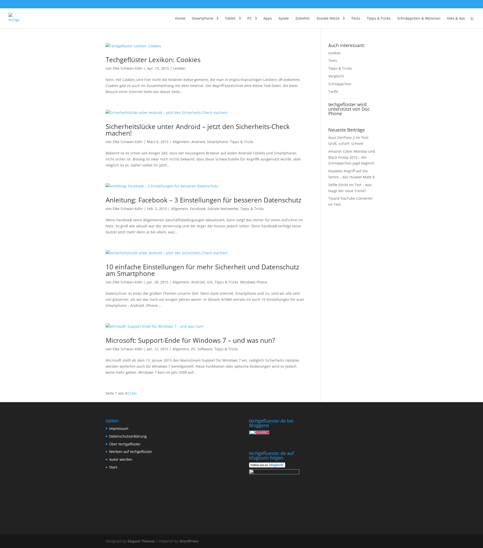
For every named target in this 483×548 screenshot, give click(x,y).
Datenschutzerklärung (128, 436)
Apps (267, 19)
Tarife (333, 91)
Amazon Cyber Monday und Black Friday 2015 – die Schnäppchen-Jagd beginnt (351, 157)
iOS (210, 282)
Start (113, 467)
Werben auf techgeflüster (130, 451)
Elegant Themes (141, 541)
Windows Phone (253, 282)
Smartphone (202, 19)
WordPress (189, 541)
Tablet (230, 19)
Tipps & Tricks (379, 19)
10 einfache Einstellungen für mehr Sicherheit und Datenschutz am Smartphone (202, 270)
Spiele (283, 19)
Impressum (118, 428)
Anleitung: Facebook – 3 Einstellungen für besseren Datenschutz (203, 199)
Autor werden (120, 459)
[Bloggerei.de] (259, 433)
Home (180, 19)
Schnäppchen (339, 83)
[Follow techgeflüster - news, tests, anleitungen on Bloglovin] (267, 466)
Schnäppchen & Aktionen (418, 19)
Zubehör (302, 19)
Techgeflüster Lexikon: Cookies (153, 59)
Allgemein (181, 141)
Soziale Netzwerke (223, 208)
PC (249, 19)
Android (198, 141)
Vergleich (336, 76)
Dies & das (456, 19)
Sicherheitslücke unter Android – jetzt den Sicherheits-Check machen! (198, 130)
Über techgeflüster (125, 444)
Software (204, 349)
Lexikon (179, 68)
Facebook (198, 208)
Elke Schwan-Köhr (128, 68)
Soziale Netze (328, 19)
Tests (355, 19)
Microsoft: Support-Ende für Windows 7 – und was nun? (190, 340)
